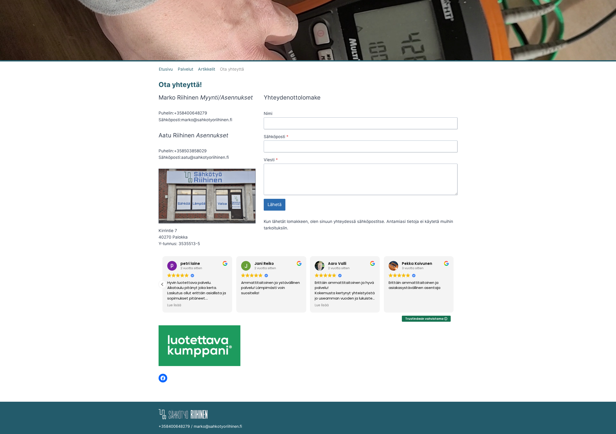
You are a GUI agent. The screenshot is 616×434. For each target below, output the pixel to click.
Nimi (268, 113)
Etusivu (166, 69)
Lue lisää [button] (174, 305)
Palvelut (185, 69)
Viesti (271, 159)
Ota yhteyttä (232, 69)
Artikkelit (206, 69)
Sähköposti (276, 136)
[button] (162, 284)
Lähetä (275, 204)
